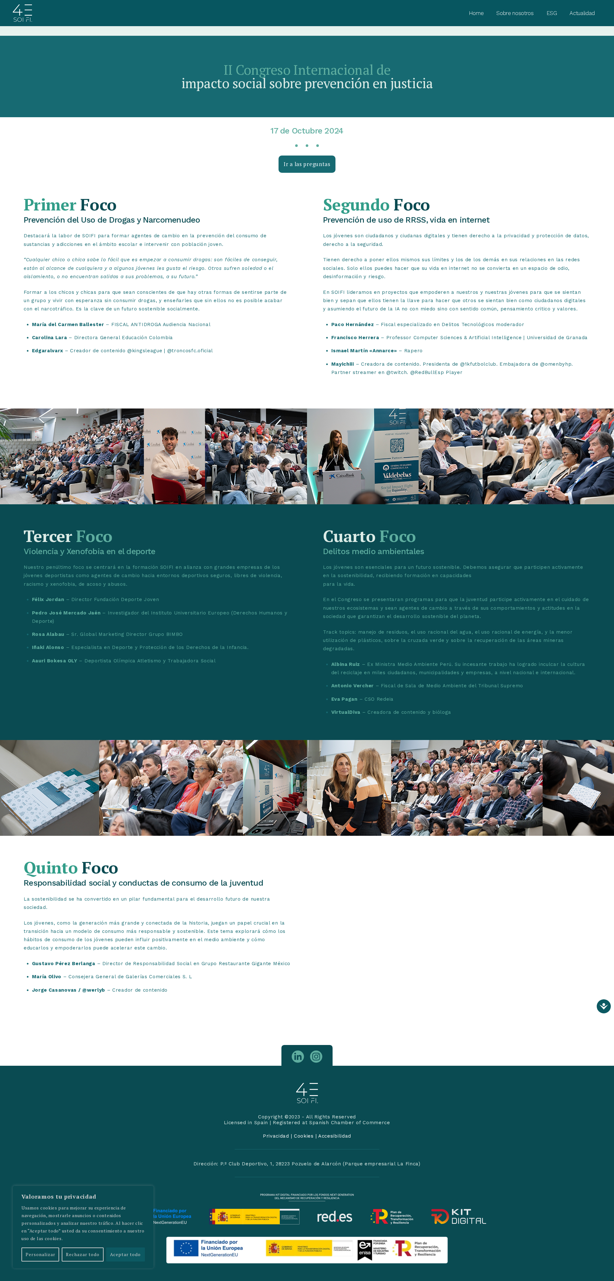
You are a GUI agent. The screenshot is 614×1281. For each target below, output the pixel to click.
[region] (83, 1227)
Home (476, 13)
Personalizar (40, 1254)
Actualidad (582, 13)
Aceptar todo (125, 1254)
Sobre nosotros (514, 13)
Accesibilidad (334, 1136)
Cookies (304, 1136)
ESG (552, 13)
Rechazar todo (82, 1254)
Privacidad (276, 1136)
